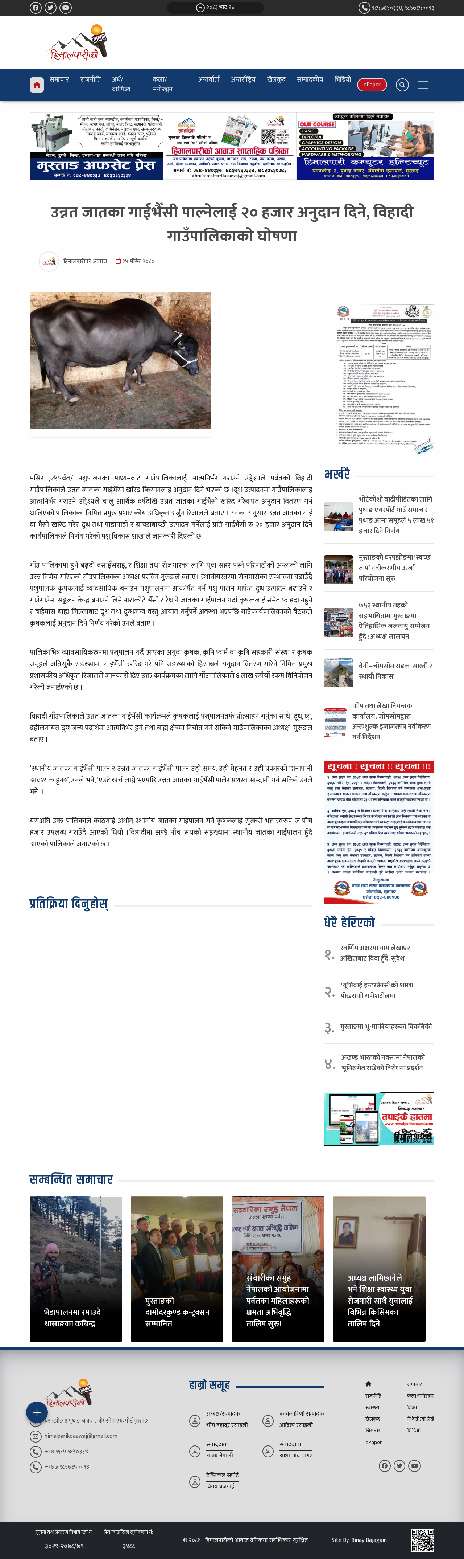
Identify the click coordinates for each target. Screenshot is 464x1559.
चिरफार (372, 1431)
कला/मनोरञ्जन (163, 84)
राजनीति (90, 79)
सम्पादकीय (310, 79)
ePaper (372, 85)
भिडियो (343, 79)
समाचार (59, 79)
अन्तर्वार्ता (209, 79)
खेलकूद (276, 79)
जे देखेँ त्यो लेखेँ (420, 1419)
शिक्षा (412, 1407)
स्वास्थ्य (372, 1407)
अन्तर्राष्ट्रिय (243, 79)
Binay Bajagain (369, 1540)
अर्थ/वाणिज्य (121, 84)
